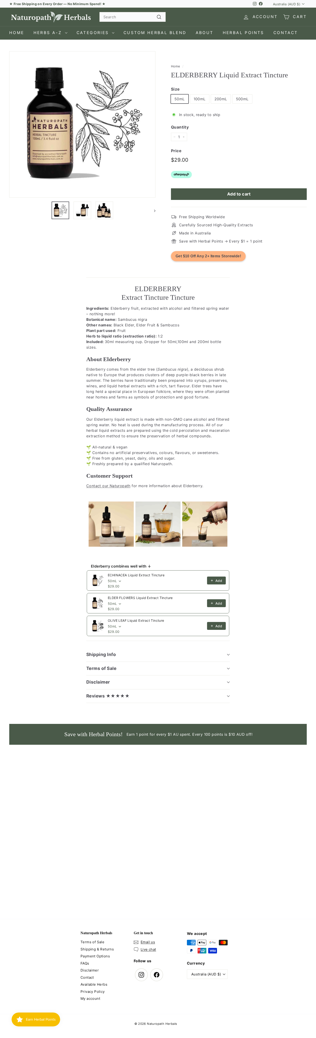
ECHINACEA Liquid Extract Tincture (136, 575)
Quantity (180, 127)
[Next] (152, 210)
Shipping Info (101, 654)
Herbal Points (243, 32)
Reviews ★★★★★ (108, 696)
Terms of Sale (101, 668)
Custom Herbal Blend (155, 32)
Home (16, 32)
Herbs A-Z (49, 32)
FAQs (85, 963)
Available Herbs (94, 984)
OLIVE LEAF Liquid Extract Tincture (136, 620)
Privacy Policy (93, 991)
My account (90, 998)
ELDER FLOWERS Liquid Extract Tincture (140, 598)
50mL (179, 99)
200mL (220, 99)
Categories (94, 32)
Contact (285, 32)
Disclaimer (98, 682)
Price (176, 150)
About (205, 32)
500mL (242, 99)
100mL (200, 99)
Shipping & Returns (97, 949)
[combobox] (132, 17)
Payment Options (95, 956)
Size (175, 89)
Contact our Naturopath (108, 485)
